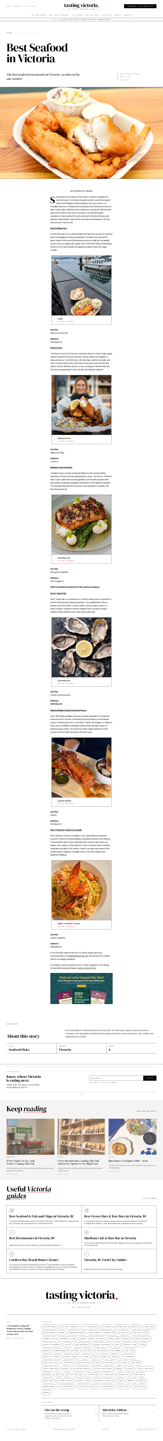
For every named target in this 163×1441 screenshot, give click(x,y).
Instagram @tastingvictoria (64, 1429)
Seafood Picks (124, 1374)
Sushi (117, 1344)
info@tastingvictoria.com (78, 956)
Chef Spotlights (92, 15)
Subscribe (150, 1078)
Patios (58, 1374)
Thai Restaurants (127, 1356)
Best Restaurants (39, 15)
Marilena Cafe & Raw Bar (61, 467)
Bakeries (46, 1392)
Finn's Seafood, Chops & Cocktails (66, 830)
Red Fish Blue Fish (58, 228)
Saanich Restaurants (142, 1338)
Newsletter (106, 15)
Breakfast (46, 1350)
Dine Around (136, 1362)
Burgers (119, 1368)
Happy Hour (78, 1374)
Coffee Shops (48, 1380)
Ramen (143, 1344)
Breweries (131, 1380)
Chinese (104, 1356)
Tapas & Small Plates (51, 1362)
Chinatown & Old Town (67, 1338)
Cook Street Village (140, 1332)
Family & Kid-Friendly (51, 1356)
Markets (142, 1380)
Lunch (67, 1374)
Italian (85, 1356)
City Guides (77, 15)
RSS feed (105, 1429)
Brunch (76, 1350)
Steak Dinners (115, 1350)
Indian (114, 1356)
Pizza (95, 1356)
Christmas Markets (67, 1386)
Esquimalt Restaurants (101, 1344)
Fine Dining (100, 1350)
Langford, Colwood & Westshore (91, 1338)
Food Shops (82, 1386)
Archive (118, 15)
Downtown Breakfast (62, 1350)
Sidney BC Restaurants (51, 1344)
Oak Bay (68, 1344)
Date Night (88, 1350)
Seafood (130, 1368)
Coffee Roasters (139, 1386)
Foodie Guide (149, 1326)
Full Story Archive (89, 1326)
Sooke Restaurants (82, 1344)
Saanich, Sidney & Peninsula (119, 1338)
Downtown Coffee (108, 1386)
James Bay (124, 1332)
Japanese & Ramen (130, 1344)
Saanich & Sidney (84, 1380)
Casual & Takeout (71, 1356)
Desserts (65, 1368)
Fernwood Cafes (49, 1338)
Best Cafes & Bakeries (59, 15)
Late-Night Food (93, 1374)
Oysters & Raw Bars (144, 1368)
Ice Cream (119, 1380)
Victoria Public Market (103, 1368)
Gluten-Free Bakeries (82, 1368)
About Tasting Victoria (16, 1338)
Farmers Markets (49, 1386)
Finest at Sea (56, 348)
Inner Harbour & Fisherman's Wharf (103, 1332)
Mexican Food (82, 1362)
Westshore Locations (65, 1380)
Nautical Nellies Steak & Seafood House (68, 710)
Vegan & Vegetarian (50, 1368)
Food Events (122, 1362)
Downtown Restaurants (77, 1332)
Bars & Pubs (129, 1350)
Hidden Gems (68, 1362)
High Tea (94, 1386)
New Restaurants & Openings (53, 1332)
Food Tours (109, 1362)
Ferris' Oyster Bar (58, 593)
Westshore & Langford (103, 1380)
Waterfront (47, 1374)
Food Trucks (96, 1362)
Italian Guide (109, 1374)
